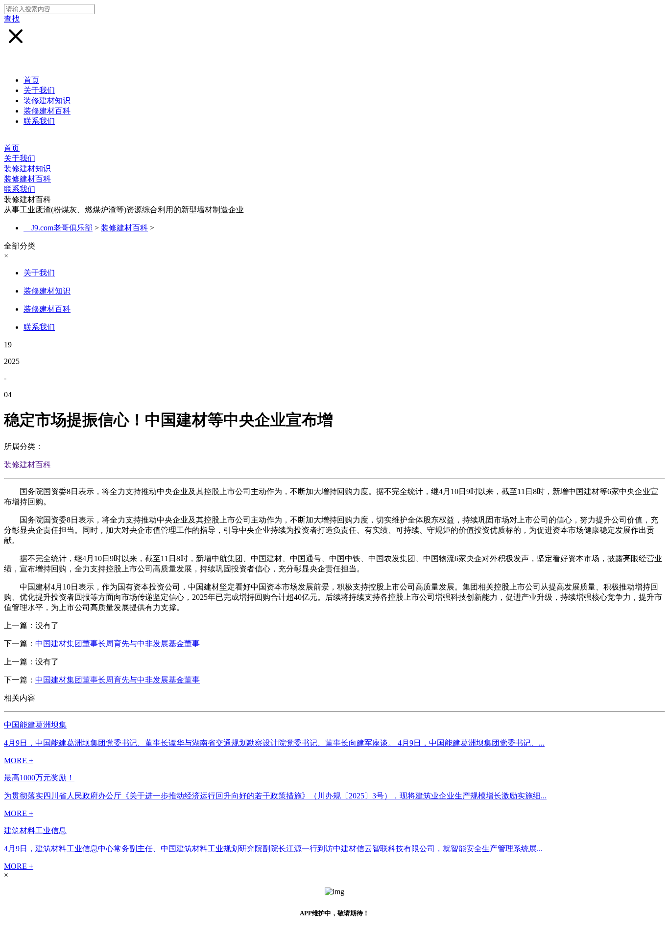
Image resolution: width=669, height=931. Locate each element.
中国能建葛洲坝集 (35, 725)
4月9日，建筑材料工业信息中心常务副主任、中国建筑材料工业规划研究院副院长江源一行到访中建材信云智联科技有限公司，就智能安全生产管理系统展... (273, 848)
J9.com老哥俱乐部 (62, 228)
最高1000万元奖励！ (39, 777)
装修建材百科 (47, 111)
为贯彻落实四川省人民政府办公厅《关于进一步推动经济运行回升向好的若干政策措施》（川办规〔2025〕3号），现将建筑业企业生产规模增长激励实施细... (275, 796)
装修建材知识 (47, 100)
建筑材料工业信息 (35, 830)
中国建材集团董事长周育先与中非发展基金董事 (117, 643)
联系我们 (39, 121)
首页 (31, 80)
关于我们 (39, 90)
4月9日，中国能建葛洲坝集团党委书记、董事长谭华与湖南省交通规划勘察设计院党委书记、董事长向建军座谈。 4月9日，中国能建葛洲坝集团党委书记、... (274, 743)
